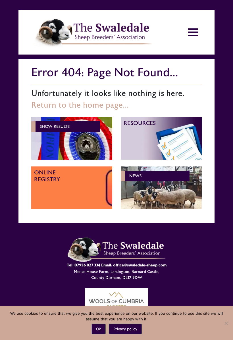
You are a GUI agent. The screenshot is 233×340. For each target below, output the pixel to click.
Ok (98, 329)
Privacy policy (125, 329)
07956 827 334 (87, 265)
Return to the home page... (80, 105)
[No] (226, 323)
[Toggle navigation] (193, 32)
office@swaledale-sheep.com (140, 265)
